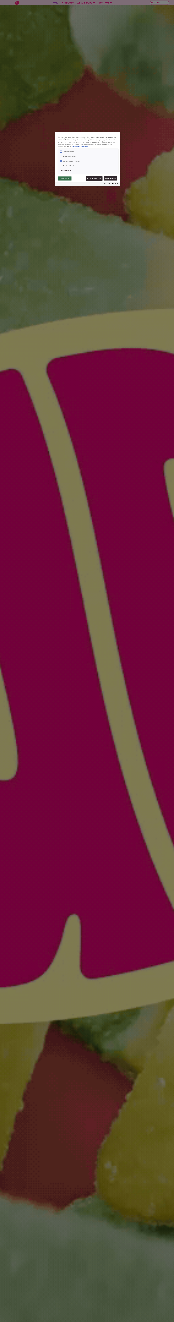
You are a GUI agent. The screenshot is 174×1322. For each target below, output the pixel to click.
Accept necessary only (94, 178)
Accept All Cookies (110, 178)
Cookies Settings (66, 170)
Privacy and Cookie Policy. (80, 146)
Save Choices (65, 178)
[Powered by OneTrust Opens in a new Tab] (111, 184)
